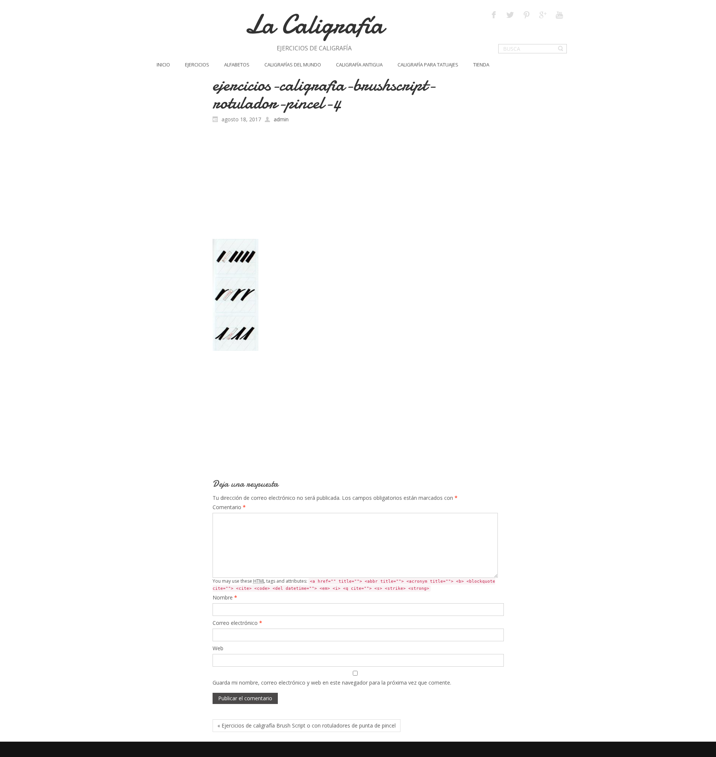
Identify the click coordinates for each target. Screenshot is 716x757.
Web (218, 648)
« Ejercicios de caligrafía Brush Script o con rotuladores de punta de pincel (306, 725)
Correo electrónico (237, 622)
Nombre (225, 597)
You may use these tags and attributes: (354, 584)
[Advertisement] (358, 183)
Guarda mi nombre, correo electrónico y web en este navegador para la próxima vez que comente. (332, 682)
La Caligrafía (314, 24)
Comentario (229, 507)
